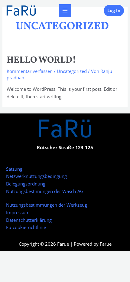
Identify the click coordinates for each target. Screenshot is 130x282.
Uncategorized (72, 71)
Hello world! (41, 60)
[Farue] (21, 10)
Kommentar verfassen (30, 71)
